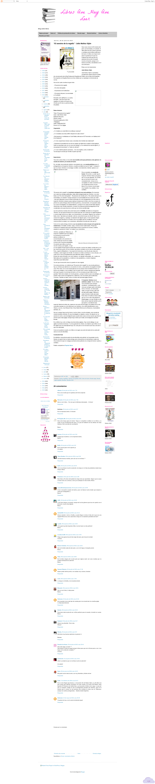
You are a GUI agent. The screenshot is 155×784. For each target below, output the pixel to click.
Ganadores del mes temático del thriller (46, 203)
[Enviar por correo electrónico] (71, 376)
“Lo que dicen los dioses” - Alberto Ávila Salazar (46, 255)
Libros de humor (85, 378)
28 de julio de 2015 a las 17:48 (68, 578)
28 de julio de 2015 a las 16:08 (68, 556)
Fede (58, 680)
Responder (60, 395)
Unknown (60, 599)
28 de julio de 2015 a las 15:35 (75, 545)
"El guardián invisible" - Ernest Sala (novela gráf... (46, 135)
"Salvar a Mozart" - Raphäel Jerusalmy (46, 302)
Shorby (59, 632)
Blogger (83, 772)
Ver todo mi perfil (109, 177)
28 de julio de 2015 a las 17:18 (75, 569)
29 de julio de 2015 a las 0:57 (69, 632)
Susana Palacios (62, 569)
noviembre (46, 100)
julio (45, 112)
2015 (43, 94)
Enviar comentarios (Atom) (68, 756)
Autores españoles (63, 378)
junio (45, 367)
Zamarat (59, 621)
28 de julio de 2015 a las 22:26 (70, 610)
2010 (43, 390)
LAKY (108, 169)
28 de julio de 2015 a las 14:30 (70, 523)
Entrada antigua (97, 753)
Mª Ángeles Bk (61, 418)
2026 (43, 70)
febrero (46, 376)
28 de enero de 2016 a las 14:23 (69, 671)
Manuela (59, 588)
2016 (43, 92)
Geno (58, 671)
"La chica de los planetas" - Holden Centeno (46, 179)
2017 (43, 90)
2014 (43, 381)
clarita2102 (60, 512)
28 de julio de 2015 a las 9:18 (69, 434)
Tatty (58, 556)
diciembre (46, 96)
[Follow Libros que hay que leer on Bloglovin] (112, 185)
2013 (43, 383)
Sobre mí (53, 33)
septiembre (46, 106)
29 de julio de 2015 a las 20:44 (76, 644)
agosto (45, 109)
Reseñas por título (44, 35)
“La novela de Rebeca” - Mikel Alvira (46, 186)
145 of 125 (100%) (44, 419)
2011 (43, 387)
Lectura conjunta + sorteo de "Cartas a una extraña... (46, 282)
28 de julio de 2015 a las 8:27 (70, 409)
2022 (43, 79)
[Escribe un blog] (73, 376)
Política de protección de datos (66, 33)
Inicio (79, 753)
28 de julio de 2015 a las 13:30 (69, 500)
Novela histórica (91, 33)
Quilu (58, 465)
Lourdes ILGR (61, 534)
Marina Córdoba (61, 545)
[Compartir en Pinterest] (78, 376)
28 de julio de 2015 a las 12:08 (80, 487)
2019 (43, 86)
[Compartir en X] (74, 376)
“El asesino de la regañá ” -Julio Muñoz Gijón (46, 144)
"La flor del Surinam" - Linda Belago (46, 325)
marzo (45, 374)
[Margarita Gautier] (105, 282)
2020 (43, 83)
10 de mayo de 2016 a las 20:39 (71, 698)
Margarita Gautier (108, 280)
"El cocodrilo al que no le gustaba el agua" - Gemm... (46, 236)
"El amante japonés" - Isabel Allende (46, 359)
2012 (43, 385)
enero (45, 378)
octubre (46, 104)
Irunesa (59, 434)
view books (47, 421)
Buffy (58, 445)
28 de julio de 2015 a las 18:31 (70, 588)
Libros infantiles (103, 33)
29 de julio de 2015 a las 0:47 (70, 621)
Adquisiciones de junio (46, 364)
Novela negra (81, 33)
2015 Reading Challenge (45, 406)
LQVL (59, 500)
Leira (58, 578)
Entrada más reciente (59, 753)
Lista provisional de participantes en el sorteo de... (46, 218)
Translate (110, 293)
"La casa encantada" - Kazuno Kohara (46, 165)
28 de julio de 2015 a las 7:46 (70, 400)
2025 (43, 72)
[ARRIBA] (149, 780)
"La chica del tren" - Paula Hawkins (46, 318)
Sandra (59, 610)
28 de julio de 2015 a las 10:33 (69, 465)
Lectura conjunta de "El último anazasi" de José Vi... (46, 265)
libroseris (60, 400)
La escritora (112, 317)
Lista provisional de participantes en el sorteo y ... (46, 228)
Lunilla (59, 523)
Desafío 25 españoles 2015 (75, 378)
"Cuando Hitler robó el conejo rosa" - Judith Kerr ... (46, 126)
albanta (59, 390)
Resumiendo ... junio (46, 275)
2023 (43, 77)
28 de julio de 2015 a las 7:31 (69, 390)
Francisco (60, 476)
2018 (43, 88)
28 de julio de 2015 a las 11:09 (71, 476)
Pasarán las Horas (62, 644)
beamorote (60, 658)
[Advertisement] (77, 740)
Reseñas (64, 380)
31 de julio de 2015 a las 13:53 (72, 658)
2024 (43, 75)
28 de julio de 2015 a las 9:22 (68, 445)
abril (45, 371)
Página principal (43, 33)
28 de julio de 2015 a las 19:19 (71, 599)
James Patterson (113, 318)
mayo (45, 369)
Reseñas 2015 (70, 380)
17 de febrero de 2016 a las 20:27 (69, 680)
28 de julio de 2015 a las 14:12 (72, 512)
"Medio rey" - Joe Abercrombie (46, 172)
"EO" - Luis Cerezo (46, 249)
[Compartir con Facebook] (76, 376)
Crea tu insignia (108, 283)
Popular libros (69, 345)
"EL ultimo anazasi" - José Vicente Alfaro (46, 352)
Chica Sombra (61, 456)
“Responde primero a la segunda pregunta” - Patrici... (46, 243)
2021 (43, 81)
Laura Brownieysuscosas (64, 487)
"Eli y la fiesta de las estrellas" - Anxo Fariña (46, 332)
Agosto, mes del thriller (46, 297)
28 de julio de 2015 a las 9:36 (73, 456)
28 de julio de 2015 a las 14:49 (73, 534)
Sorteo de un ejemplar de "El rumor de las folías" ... (46, 117)
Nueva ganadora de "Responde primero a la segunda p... (46, 310)
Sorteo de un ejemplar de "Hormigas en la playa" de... (46, 157)
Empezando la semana (46, 150)
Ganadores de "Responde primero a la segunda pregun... (46, 344)
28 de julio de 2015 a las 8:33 (73, 418)
